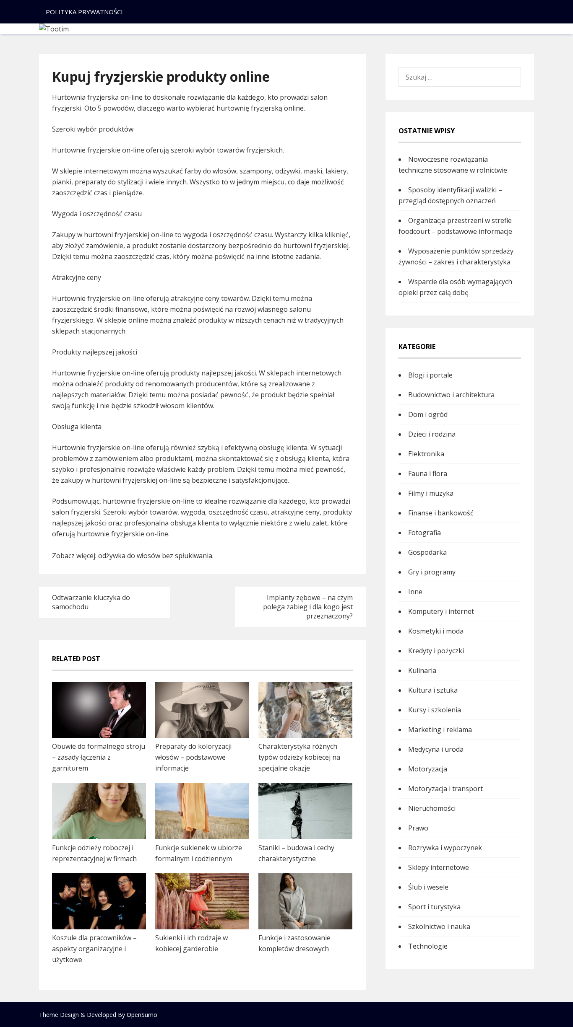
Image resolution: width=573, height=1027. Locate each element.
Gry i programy (432, 572)
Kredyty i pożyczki (436, 650)
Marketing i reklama (440, 729)
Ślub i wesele (428, 887)
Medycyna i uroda (436, 749)
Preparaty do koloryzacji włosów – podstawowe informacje (193, 757)
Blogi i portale (430, 375)
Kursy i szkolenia (434, 709)
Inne (415, 591)
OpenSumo (142, 1015)
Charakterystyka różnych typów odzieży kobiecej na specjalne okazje (299, 757)
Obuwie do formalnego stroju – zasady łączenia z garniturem (98, 757)
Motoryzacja (427, 768)
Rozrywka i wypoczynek (445, 847)
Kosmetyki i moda (436, 631)
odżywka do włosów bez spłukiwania (155, 555)
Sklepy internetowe (438, 867)
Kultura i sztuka (433, 690)
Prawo (418, 828)
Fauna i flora (427, 473)
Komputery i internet (441, 611)
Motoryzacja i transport (445, 788)
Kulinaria (422, 670)
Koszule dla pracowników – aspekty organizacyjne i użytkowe (94, 948)
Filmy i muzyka (430, 493)
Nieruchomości (432, 808)
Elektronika (426, 453)
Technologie (428, 946)
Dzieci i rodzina (432, 434)
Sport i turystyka (434, 906)
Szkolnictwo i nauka (439, 926)
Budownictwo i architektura (451, 394)
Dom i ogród (428, 414)
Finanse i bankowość (441, 512)
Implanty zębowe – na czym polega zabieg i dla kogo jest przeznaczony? (308, 607)
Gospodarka (427, 552)
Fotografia (424, 532)
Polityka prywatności (84, 12)
